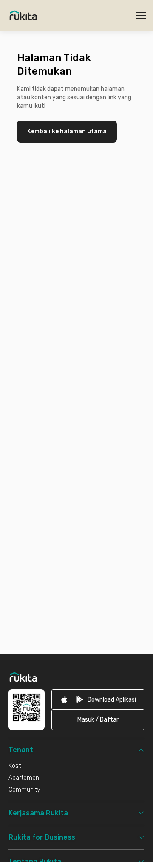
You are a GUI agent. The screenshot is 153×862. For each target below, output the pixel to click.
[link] (97, 699)
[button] (97, 720)
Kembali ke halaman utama (67, 131)
